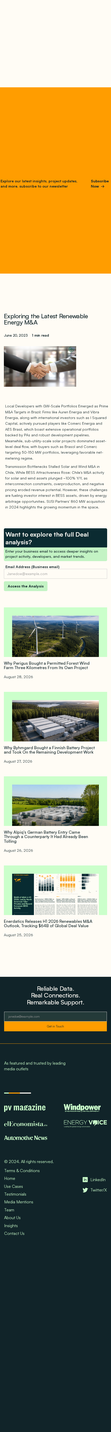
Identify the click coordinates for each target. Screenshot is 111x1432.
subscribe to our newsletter (43, 186)
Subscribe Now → (100, 183)
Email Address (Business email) (32, 566)
